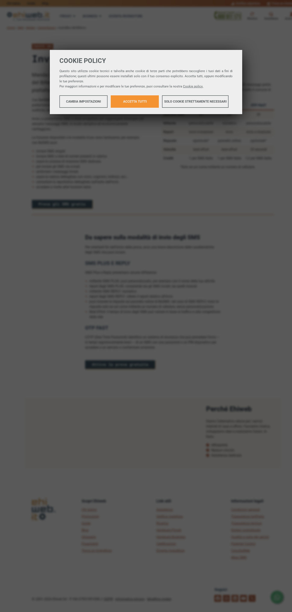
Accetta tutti (135, 101)
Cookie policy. (193, 86)
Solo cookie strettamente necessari (195, 101)
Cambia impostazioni (83, 101)
